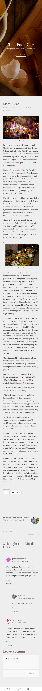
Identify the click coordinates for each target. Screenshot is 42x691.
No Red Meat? (33, 534)
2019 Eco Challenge (11, 108)
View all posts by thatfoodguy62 (13, 520)
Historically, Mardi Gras (12, 170)
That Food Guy (21, 44)
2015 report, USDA (20, 383)
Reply (10, 584)
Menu (22, 55)
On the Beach (8, 531)
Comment (32, 673)
